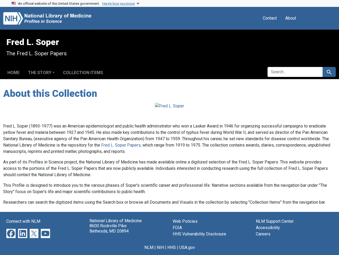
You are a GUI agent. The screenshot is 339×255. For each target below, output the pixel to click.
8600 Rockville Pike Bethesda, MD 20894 (109, 228)
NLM (148, 247)
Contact (270, 18)
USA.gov (187, 247)
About (290, 18)
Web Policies (185, 221)
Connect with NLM (23, 221)
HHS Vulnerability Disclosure (199, 233)
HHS (171, 247)
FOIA (177, 227)
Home (13, 72)
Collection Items (83, 72)
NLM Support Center (275, 221)
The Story (39, 72)
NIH (160, 247)
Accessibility (268, 227)
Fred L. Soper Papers (121, 145)
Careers (263, 233)
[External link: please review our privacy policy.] (11, 233)
